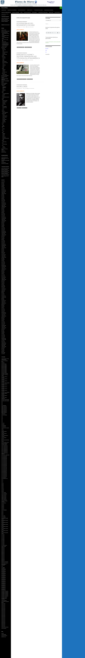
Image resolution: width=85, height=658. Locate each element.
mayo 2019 (2, 272)
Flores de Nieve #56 (4, 476)
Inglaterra (3, 126)
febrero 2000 (3, 352)
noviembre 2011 (3, 300)
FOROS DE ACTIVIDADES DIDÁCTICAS (6, 12)
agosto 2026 (3, 181)
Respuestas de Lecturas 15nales (43, 12)
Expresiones (3, 56)
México (3, 140)
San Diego (3, 120)
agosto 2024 (3, 207)
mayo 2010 (2, 319)
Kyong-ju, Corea (4, 107)
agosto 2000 (3, 347)
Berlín (3, 88)
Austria (3, 91)
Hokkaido (3, 133)
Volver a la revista (57, 12)
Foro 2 (2, 480)
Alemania (3, 85)
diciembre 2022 (3, 231)
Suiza (2, 145)
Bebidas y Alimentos (4, 407)
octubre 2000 (3, 345)
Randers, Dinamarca (5, 112)
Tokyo (3, 139)
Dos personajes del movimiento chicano (26, 24)
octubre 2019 (3, 267)
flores (25, 88)
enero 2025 (3, 201)
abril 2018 (2, 284)
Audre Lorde (22, 87)
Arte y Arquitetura (3, 405)
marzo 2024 (3, 213)
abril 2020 (2, 260)
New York (3, 118)
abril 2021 (2, 251)
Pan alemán (7, 174)
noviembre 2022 (3, 232)
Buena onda (4, 49)
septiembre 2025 (3, 193)
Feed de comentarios (4, 635)
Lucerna (3, 146)
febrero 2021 (3, 252)
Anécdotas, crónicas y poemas (5, 382)
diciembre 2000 (3, 344)
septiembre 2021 (3, 247)
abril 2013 (2, 298)
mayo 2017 (2, 293)
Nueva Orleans (4, 119)
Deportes (2, 438)
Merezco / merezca (4, 46)
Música (2, 511)
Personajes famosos (4, 545)
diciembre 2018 (3, 277)
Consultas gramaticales (4, 32)
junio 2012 (2, 299)
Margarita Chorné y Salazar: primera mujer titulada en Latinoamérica (28, 56)
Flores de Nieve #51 (4, 471)
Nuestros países (34, 12)
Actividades (3, 362)
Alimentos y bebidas (4, 365)
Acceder (2, 633)
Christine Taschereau (20, 47)
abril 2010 (2, 320)
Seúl (3, 108)
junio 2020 (2, 258)
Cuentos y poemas (3, 437)
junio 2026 (2, 184)
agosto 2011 (3, 304)
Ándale (3, 60)
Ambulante (3, 69)
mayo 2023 (2, 225)
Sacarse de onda (4, 54)
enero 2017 (3, 294)
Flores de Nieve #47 (20, 21)
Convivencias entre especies (5, 427)
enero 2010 (3, 324)
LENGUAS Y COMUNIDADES (15, 12)
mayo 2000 (2, 350)
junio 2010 (2, 318)
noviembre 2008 (3, 339)
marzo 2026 (3, 187)
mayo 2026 (2, 185)
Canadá (3, 98)
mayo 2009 (2, 332)
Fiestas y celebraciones (4, 445)
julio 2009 (2, 330)
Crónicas (2, 430)
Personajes (25, 21)
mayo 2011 (2, 306)
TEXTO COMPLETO (20, 29)
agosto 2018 (3, 280)
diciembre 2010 (3, 312)
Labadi (3, 125)
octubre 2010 (3, 314)
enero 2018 (3, 287)
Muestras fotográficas (27, 12)
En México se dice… (4, 47)
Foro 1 (2, 479)
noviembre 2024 (3, 204)
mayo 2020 (2, 259)
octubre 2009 (3, 326)
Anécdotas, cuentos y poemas (5, 392)
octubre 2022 (3, 233)
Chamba (3, 70)
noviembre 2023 (3, 218)
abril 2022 (2, 239)
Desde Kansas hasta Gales (4, 163)
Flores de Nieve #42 (4, 460)
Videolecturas (51, 12)
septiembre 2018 (3, 279)
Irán (2, 127)
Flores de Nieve (4, 7)
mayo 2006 (2, 340)
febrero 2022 (3, 241)
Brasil (2, 92)
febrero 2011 (3, 310)
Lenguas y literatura (4, 499)
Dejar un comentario (30, 88)
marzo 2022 (3, 240)
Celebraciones (3, 413)
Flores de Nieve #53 (4, 473)
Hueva (3, 63)
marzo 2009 (3, 334)
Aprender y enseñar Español (5, 399)
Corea (3, 105)
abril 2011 (2, 307)
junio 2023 (2, 224)
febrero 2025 (3, 200)
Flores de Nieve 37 (3, 477)
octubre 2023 (3, 219)
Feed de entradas (3, 634)
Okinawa (3, 134)
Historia (2, 483)
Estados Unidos (4, 113)
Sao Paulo (3, 94)
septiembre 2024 (3, 206)
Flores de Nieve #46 (4, 465)
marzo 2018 (3, 285)
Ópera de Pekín (4, 101)
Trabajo (3, 68)
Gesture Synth (3, 174)
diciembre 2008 (3, 338)
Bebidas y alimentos (4, 406)
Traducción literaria (4, 600)
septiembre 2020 (3, 257)
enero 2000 (3, 353)
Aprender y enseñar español (5, 400)
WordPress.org (3, 636)
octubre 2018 (3, 278)
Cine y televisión (3, 425)
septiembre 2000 (3, 346)
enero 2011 (3, 311)
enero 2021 (3, 253)
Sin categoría (3, 567)
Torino (3, 131)
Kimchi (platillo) (4, 106)
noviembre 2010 (3, 313)
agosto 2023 (3, 221)
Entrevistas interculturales (5, 75)
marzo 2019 (3, 274)
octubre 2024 (3, 205)
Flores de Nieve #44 (4, 463)
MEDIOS (21, 12)
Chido (3, 50)
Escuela (3, 55)
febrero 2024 (3, 214)
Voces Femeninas (3, 628)
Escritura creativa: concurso (5, 442)
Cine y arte (2, 423)
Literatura (2, 505)
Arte (2, 403)
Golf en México (4, 141)
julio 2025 (2, 194)
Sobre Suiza (3, 147)
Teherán (3, 128)
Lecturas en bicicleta (4, 493)
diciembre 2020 (3, 254)
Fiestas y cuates (4, 74)
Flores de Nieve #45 (4, 464)
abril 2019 (2, 273)
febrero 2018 (3, 286)
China (2, 99)
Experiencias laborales (4, 443)
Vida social (3, 73)
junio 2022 (2, 237)
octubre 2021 (3, 246)
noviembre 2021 (3, 245)
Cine (2, 417)
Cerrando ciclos (3, 162)
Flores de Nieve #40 (4, 458)
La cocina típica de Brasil (5, 93)
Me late (3, 66)
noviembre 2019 (3, 266)
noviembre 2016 (3, 297)
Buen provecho (4, 61)
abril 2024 (2, 212)
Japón (2, 132)
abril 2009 (2, 333)
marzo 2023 (3, 227)
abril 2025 (2, 198)
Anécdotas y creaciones (4, 373)
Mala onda (3, 53)
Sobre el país (4, 121)
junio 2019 (2, 271)
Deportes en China (4, 100)
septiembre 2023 (3, 220)
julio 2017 (2, 292)
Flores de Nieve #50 (4, 470)
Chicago (3, 114)
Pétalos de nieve (3, 546)
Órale (3, 67)
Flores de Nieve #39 (4, 457)
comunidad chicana (28, 47)
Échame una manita (5, 62)
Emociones (3, 48)
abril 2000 (2, 351)
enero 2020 (3, 264)
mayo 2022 (2, 238)
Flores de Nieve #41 (4, 459)
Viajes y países (3, 604)
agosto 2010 (3, 317)
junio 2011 (2, 305)
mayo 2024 (2, 211)
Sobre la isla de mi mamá (5, 138)
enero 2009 (3, 337)
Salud (2, 566)
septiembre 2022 (3, 234)
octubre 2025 (3, 192)
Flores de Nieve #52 (4, 472)
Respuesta (6, 19)
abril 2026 (2, 186)
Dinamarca (3, 111)
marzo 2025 (3, 199)
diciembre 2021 (3, 244)
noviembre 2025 (3, 191)
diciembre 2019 (3, 265)
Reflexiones (3, 547)
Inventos (2, 490)
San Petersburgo (4, 144)
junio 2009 (2, 331)
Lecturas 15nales (3, 492)
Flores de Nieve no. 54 (4, 478)
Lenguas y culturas (3, 496)
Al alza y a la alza (4, 41)
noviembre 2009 (3, 325)
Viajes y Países (3, 603)
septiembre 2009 (3, 327)
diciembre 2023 (3, 217)
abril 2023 (2, 226)
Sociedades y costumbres (4, 591)
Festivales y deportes (4, 444)
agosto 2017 (3, 291)
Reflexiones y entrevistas (4, 561)
